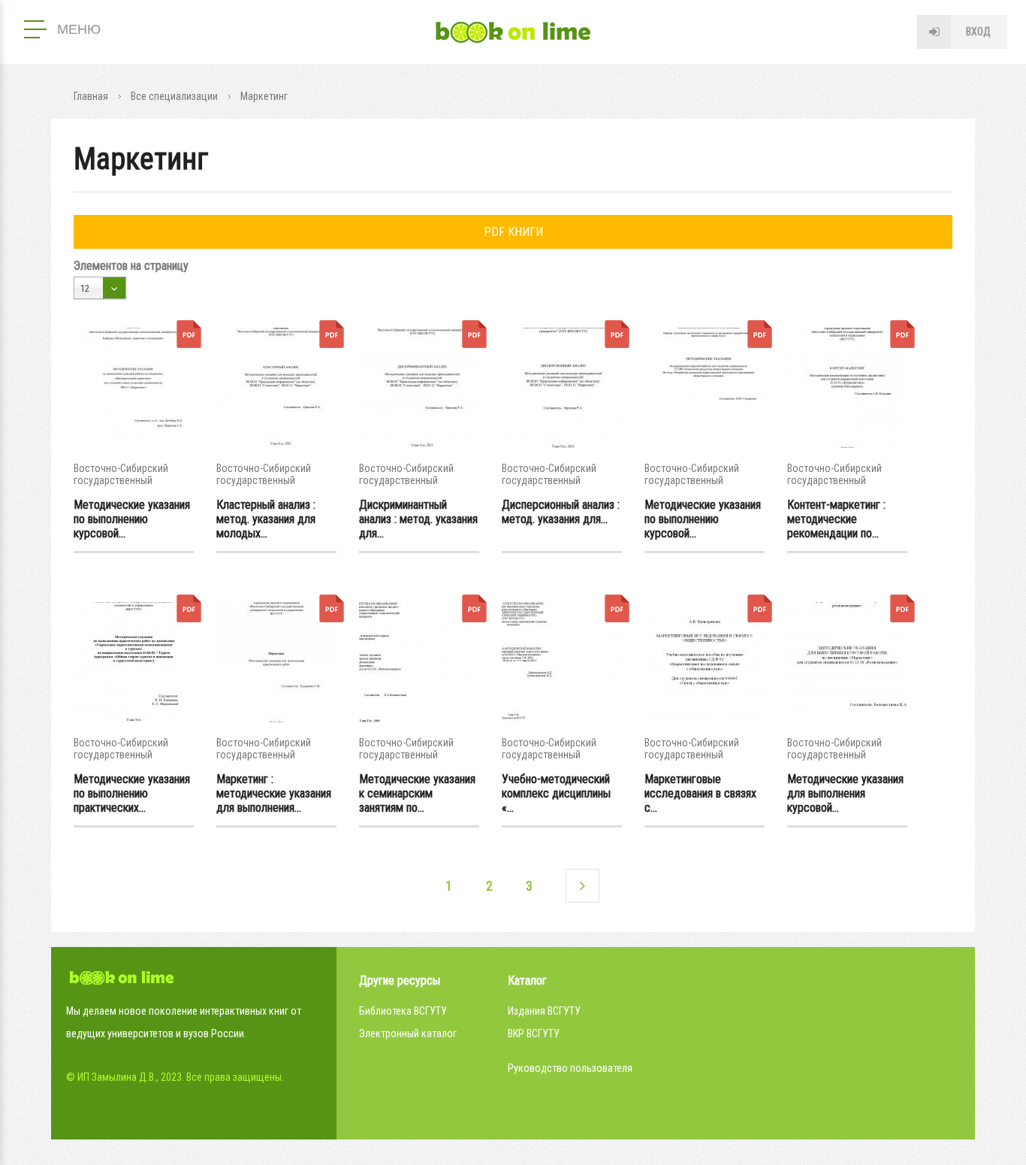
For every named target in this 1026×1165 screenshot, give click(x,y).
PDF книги (513, 232)
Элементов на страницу (131, 266)
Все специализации (174, 96)
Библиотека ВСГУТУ (403, 1011)
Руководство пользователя (570, 1068)
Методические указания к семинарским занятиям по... (417, 793)
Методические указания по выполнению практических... (132, 793)
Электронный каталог (408, 1033)
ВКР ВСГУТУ (534, 1033)
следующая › (582, 886)
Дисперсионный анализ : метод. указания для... (561, 512)
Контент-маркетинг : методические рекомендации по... (836, 519)
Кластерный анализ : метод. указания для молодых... (265, 519)
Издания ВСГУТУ (544, 1011)
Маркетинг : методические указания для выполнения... (273, 793)
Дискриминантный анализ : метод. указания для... (418, 519)
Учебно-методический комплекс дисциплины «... (556, 793)
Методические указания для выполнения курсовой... (845, 793)
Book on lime (513, 32)
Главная (91, 96)
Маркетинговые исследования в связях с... (700, 793)
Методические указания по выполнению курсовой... (132, 519)
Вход (978, 32)
